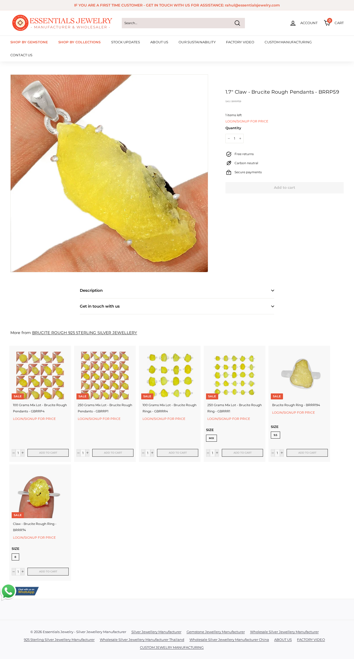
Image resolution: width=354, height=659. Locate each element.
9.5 (275, 435)
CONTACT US (21, 55)
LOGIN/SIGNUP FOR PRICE (246, 121)
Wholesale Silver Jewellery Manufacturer (284, 632)
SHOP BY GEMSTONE (29, 42)
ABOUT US (159, 42)
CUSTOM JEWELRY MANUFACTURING (172, 647)
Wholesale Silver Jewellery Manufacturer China (229, 639)
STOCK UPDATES (125, 42)
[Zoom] (109, 173)
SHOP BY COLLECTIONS (79, 42)
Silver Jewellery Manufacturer (156, 632)
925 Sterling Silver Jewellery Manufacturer (59, 639)
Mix (211, 438)
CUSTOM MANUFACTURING (288, 42)
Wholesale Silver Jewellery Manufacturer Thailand (142, 639)
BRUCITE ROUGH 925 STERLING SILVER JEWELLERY (84, 332)
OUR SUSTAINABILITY (197, 42)
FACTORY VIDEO (240, 42)
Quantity (233, 128)
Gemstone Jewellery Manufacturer (216, 632)
